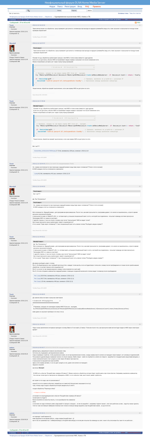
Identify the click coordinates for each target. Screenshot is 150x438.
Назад (19, 19)
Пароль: (74, 10)
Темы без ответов (135, 13)
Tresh (11, 25)
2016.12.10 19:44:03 (39, 186)
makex (11, 347)
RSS (138, 22)
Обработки (48, 17)
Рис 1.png (37, 275)
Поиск (59, 7)
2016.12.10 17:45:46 (39, 101)
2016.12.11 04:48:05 (39, 294)
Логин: (59, 10)
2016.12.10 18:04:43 (39, 163)
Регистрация (70, 7)
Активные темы (123, 13)
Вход (80, 7)
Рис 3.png (37, 281)
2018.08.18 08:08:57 (39, 347)
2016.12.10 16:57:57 (39, 43)
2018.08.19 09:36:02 (39, 413)
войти (123, 19)
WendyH (12, 43)
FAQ (87, 7)
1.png (36, 173)
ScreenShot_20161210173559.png (44, 151)
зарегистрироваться (134, 19)
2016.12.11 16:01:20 (39, 324)
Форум (52, 7)
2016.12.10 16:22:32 (39, 25)
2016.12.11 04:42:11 (39, 237)
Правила (97, 7)
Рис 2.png (37, 278)
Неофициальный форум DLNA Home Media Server (75, 2)
